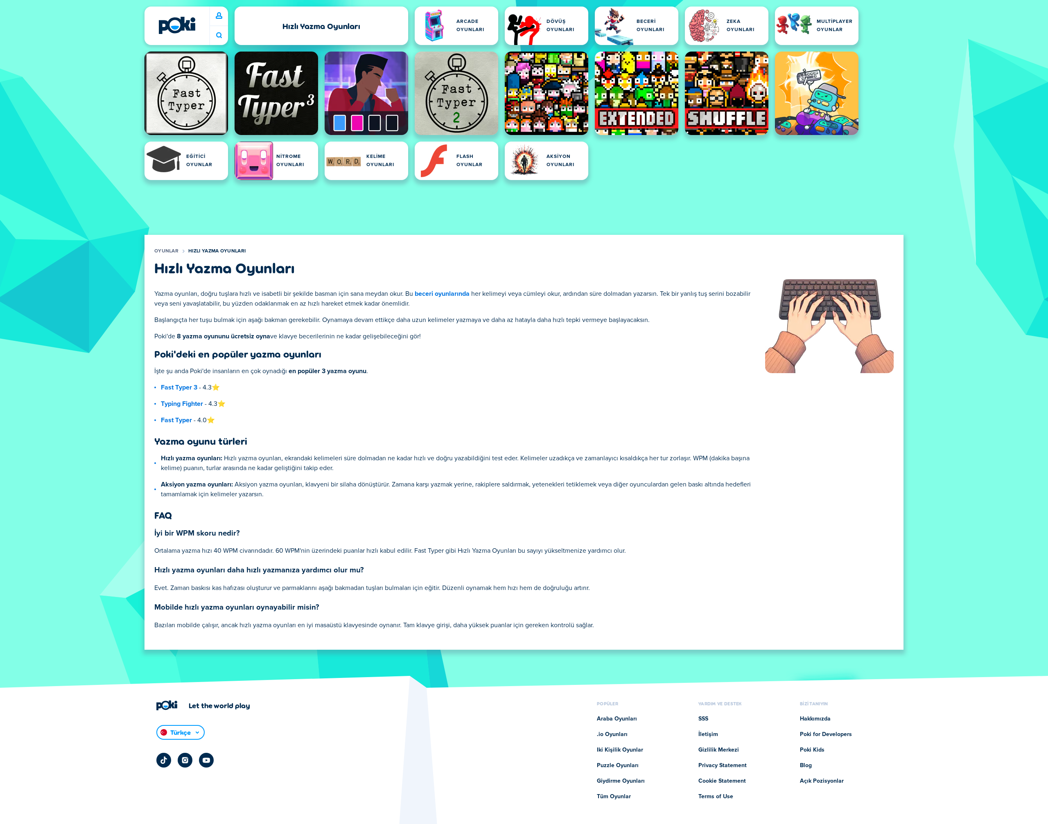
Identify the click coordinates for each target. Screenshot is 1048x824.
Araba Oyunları (617, 719)
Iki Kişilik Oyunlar (620, 750)
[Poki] (177, 25)
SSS (703, 719)
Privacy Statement (722, 765)
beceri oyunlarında (442, 293)
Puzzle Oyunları (618, 765)
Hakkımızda (815, 719)
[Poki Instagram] (185, 760)
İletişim (708, 734)
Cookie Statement (722, 781)
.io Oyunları (612, 734)
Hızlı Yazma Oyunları (217, 251)
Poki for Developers (826, 734)
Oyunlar (166, 251)
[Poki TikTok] (163, 760)
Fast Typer (176, 420)
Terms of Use (715, 796)
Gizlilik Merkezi (718, 750)
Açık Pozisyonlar (822, 781)
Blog (806, 765)
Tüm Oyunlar (614, 796)
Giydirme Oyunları (621, 781)
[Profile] (219, 16)
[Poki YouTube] (206, 760)
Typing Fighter (182, 404)
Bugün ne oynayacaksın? (219, 35)
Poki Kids (812, 750)
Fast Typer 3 (179, 387)
